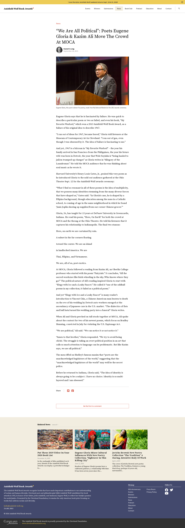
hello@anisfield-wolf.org (13, 506)
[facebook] (166, 490)
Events (87, 8)
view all (54, 425)
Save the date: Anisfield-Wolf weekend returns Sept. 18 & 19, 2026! (93, 2)
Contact (169, 8)
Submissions (108, 8)
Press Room (151, 489)
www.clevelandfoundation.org (34, 523)
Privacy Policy (152, 492)
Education (149, 8)
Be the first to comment (92, 406)
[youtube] (166, 493)
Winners (97, 8)
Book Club (128, 8)
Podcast (139, 8)
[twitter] (171, 490)
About (159, 8)
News (119, 8)
